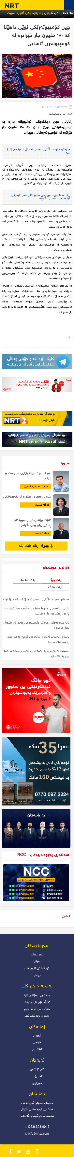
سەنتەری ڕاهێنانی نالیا (37, 995)
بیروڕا (65, 463)
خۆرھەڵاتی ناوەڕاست (37, 968)
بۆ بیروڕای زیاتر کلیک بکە (36, 546)
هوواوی (37, 1083)
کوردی (37, 1036)
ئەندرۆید (37, 1076)
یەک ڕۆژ (56, 580)
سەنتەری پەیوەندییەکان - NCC (43, 855)
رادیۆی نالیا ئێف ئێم (37, 1016)
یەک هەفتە (27, 580)
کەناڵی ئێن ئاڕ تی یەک (37, 1002)
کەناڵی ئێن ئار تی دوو (37, 1009)
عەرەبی (37, 1043)
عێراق (37, 962)
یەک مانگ (55, 587)
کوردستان (37, 955)
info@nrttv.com (38, 1134)
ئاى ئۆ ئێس (37, 1070)
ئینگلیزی (37, 1049)
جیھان (37, 975)
